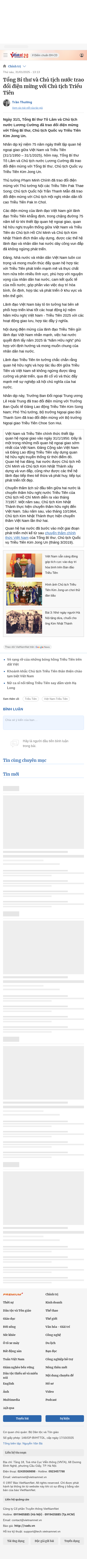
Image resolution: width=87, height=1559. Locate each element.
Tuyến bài (22, 1418)
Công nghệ (53, 1335)
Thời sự (8, 1302)
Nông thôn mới (56, 1367)
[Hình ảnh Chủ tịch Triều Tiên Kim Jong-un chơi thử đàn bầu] (24, 594)
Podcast (51, 1400)
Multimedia (11, 1400)
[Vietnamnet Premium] (13, 1296)
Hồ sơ (50, 1383)
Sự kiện (65, 1418)
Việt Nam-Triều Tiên (56, 698)
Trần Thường (22, 102)
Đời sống (9, 1327)
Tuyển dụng (72, 1541)
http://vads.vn (24, 1526)
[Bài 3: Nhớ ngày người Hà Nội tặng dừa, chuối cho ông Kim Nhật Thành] (24, 622)
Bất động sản (12, 1351)
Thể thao (52, 1310)
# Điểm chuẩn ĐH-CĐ (44, 55)
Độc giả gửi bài (44, 1541)
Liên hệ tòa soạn (15, 1452)
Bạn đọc (51, 1351)
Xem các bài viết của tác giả (27, 107)
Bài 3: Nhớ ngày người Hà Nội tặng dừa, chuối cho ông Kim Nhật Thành (62, 618)
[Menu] (5, 55)
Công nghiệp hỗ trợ (59, 1359)
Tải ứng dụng (15, 1541)
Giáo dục (9, 1318)
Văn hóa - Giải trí (58, 1327)
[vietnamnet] (19, 57)
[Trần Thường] (6, 102)
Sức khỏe (9, 1335)
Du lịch (50, 1343)
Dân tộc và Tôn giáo (17, 1310)
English (8, 1383)
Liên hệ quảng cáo (17, 1499)
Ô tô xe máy (11, 1343)
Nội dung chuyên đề (60, 1375)
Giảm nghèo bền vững (18, 1367)
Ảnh (6, 1391)
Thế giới (51, 1318)
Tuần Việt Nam (13, 1359)
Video (50, 1391)
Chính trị (14, 66)
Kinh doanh (54, 1302)
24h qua (8, 1408)
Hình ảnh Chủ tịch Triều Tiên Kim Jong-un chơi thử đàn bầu (62, 590)
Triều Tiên (31, 698)
